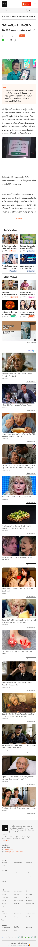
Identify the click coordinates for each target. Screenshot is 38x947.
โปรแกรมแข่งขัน (17, 914)
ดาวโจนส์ (4, 904)
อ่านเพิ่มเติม (19, 218)
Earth (13, 316)
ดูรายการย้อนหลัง (18, 863)
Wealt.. (31, 251)
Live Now (28, 4)
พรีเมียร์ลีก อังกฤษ (30, 914)
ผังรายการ (4, 866)
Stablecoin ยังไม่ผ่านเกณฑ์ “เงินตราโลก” (27, 267)
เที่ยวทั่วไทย (16, 927)
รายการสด (4, 863)
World (3, 873)
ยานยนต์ (4, 900)
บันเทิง (15, 897)
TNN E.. (13, 297)
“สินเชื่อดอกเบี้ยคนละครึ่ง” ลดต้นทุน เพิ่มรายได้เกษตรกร (27, 247)
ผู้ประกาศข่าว (29, 863)
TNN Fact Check (18, 900)
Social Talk (29, 894)
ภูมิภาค (7, 16)
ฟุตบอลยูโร (16, 917)
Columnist (16, 883)
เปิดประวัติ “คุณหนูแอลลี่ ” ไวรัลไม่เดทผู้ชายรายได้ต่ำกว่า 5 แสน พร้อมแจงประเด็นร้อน (28, 313)
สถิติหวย (16, 930)
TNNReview (29, 927)
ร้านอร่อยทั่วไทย (6, 927)
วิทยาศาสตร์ (16, 894)
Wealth (16, 873)
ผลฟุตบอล (4, 914)
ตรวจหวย (4, 930)
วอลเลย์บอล (5, 917)
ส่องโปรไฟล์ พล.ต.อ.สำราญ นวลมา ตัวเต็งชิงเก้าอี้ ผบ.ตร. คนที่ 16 (10, 293)
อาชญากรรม (5, 897)
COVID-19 (16, 904)
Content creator (6, 883)
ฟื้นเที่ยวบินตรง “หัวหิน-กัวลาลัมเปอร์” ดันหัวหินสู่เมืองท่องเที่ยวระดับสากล (9, 247)
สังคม (12, 251)
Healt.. (31, 297)
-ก (6, 11)
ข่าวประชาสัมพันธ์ (30, 904)
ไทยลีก (3, 920)
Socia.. (31, 316)
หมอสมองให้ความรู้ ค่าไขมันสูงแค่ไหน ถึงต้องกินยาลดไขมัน (28, 293)
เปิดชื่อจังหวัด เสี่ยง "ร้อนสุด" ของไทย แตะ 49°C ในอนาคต (10, 313)
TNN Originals (30, 876)
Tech (3, 876)
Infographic (29, 900)
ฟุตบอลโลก (28, 917)
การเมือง (4, 894)
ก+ (13, 10)
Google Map (5, 841)
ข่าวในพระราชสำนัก (6, 891)
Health (27, 873)
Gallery (4, 907)
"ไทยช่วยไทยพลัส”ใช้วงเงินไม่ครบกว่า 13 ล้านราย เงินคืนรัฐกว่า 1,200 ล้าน (10, 267)
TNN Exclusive (18, 891)
